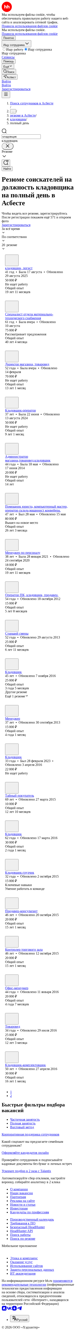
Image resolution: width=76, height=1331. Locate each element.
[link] (9, 71)
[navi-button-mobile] (6, 94)
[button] (6, 81)
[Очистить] (8, 146)
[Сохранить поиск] (6, 163)
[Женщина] (12, 260)
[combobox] (21, 136)
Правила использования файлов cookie (30, 34)
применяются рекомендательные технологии (37, 1282)
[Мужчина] (12, 498)
